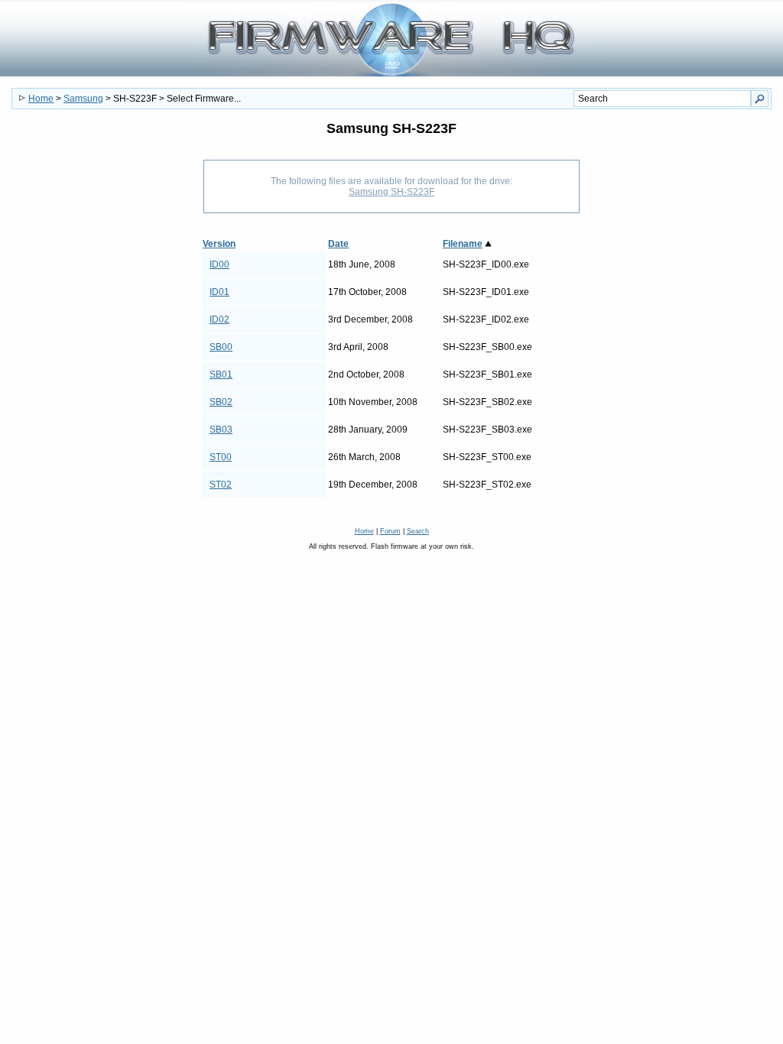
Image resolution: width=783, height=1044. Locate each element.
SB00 (221, 347)
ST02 (221, 484)
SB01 (221, 374)
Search (418, 531)
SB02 (221, 402)
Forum (390, 531)
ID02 (219, 319)
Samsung (83, 98)
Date (338, 243)
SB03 (221, 429)
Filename (462, 243)
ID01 (219, 292)
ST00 (221, 457)
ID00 (219, 264)
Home (41, 98)
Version (219, 243)
